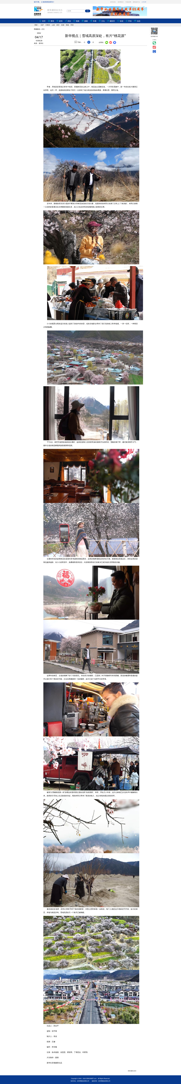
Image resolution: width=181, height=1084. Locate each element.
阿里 (72, 25)
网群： (37, 25)
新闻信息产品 (136, 2)
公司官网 (144, 2)
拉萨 (42, 25)
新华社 (40, 43)
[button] (62, 81)
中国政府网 (128, 2)
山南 (53, 25)
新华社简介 (113, 2)
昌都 (62, 25)
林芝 (57, 25)
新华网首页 (120, 2)
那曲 (67, 25)
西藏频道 (37, 29)
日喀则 (47, 25)
